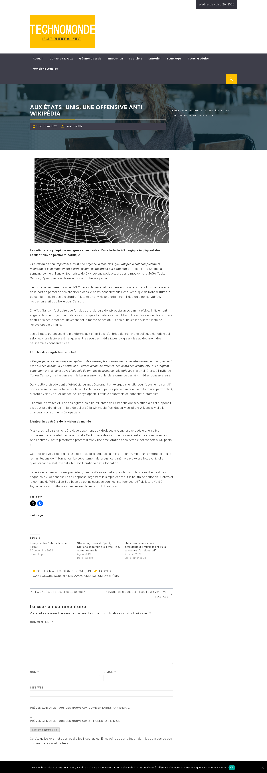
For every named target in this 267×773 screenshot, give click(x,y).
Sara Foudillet (73, 126)
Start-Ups (174, 58)
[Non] (262, 767)
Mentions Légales (45, 69)
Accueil (38, 58)
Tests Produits (198, 58)
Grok (51, 576)
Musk (90, 576)
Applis (56, 571)
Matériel (154, 58)
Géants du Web (90, 58)
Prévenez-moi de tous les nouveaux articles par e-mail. (75, 721)
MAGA (81, 576)
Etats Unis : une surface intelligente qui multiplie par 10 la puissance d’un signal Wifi (145, 547)
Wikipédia (112, 576)
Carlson (39, 576)
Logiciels (135, 58)
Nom (34, 672)
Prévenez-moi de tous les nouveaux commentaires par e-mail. (80, 707)
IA (75, 576)
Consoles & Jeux (61, 58)
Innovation (115, 58)
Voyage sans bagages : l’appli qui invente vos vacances (137, 594)
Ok (232, 767)
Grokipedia (64, 576)
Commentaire (42, 622)
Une (89, 571)
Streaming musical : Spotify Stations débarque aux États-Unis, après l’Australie (98, 547)
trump (99, 576)
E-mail (110, 672)
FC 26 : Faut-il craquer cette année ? (60, 591)
